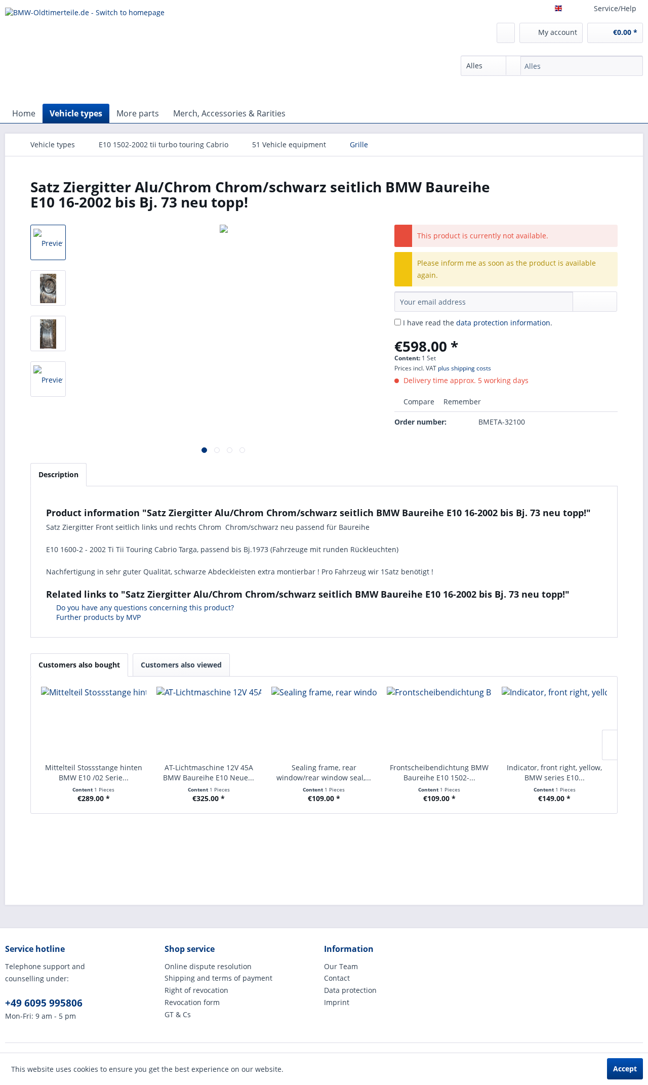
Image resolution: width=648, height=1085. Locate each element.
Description (58, 474)
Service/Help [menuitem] (615, 8)
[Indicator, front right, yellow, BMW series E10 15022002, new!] (554, 722)
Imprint (336, 1002)
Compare (417, 401)
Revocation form (192, 1002)
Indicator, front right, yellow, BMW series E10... (554, 772)
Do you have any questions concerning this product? (144, 607)
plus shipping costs (464, 368)
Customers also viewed (181, 665)
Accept (625, 1068)
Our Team (341, 966)
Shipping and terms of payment (218, 978)
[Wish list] (506, 33)
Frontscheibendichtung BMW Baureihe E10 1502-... (439, 772)
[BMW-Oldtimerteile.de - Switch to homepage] (85, 53)
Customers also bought (79, 665)
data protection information (503, 322)
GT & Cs (178, 1014)
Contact (337, 978)
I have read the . (477, 322)
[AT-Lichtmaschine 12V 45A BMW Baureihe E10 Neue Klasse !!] (209, 722)
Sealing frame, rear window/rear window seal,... (323, 772)
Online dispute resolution (208, 966)
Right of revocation (196, 990)
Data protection (350, 990)
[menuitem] (552, 66)
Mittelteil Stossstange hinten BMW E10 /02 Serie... (93, 772)
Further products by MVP (97, 617)
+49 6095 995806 (44, 1003)
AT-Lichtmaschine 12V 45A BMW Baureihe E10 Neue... (208, 772)
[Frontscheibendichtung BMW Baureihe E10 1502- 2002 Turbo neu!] (439, 722)
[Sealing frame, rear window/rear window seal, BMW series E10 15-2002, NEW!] (324, 722)
